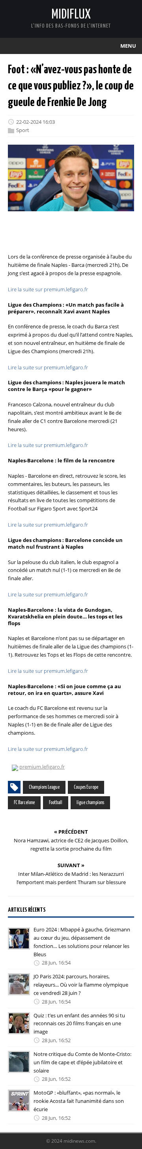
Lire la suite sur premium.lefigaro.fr (48, 289)
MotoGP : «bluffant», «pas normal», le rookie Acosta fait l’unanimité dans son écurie (79, 1101)
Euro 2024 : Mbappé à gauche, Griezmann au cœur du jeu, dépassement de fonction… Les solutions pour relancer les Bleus (82, 941)
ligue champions (90, 802)
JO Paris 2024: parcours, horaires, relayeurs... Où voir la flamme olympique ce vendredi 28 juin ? (81, 984)
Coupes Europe (86, 787)
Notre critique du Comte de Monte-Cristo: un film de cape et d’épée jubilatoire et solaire (82, 1062)
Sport (22, 130)
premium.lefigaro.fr (42, 766)
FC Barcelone (24, 802)
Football (55, 802)
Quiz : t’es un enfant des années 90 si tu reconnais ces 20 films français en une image (79, 1023)
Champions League (44, 787)
